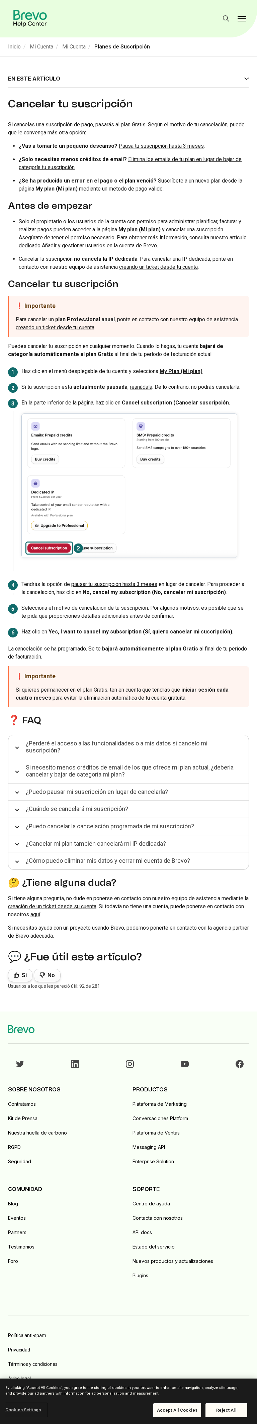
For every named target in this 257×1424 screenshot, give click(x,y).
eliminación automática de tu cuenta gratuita (134, 698)
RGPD (14, 1147)
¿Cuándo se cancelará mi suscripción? (77, 808)
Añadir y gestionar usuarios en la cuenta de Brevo (99, 245)
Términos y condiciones (33, 1364)
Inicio (14, 46)
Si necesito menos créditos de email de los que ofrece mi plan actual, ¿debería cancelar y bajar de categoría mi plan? (130, 771)
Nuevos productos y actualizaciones (173, 1261)
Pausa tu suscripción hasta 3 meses (161, 146)
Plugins (140, 1275)
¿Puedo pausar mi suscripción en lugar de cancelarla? (97, 791)
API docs (142, 1232)
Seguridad (19, 1161)
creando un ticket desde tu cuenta (158, 267)
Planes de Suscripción (122, 46)
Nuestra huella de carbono (37, 1133)
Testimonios (21, 1247)
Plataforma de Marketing (160, 1104)
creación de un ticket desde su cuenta (52, 906)
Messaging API (149, 1147)
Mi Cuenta (41, 46)
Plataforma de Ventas (156, 1133)
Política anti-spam (27, 1335)
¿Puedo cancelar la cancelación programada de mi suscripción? (110, 826)
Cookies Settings (23, 1409)
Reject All (226, 1410)
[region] (128, 1401)
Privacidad (19, 1349)
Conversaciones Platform (160, 1118)
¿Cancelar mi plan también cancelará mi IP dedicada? (96, 843)
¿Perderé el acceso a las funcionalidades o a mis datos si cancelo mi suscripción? (116, 747)
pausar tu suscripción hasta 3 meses (114, 584)
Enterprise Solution (153, 1161)
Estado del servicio (154, 1247)
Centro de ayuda (151, 1203)
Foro (13, 1261)
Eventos (17, 1218)
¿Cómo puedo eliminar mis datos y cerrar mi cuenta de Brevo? (108, 860)
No (51, 975)
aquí (35, 914)
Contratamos (22, 1104)
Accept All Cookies (177, 1410)
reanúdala (141, 387)
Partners (17, 1232)
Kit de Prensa (22, 1118)
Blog (13, 1203)
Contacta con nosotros (158, 1218)
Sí (24, 975)
